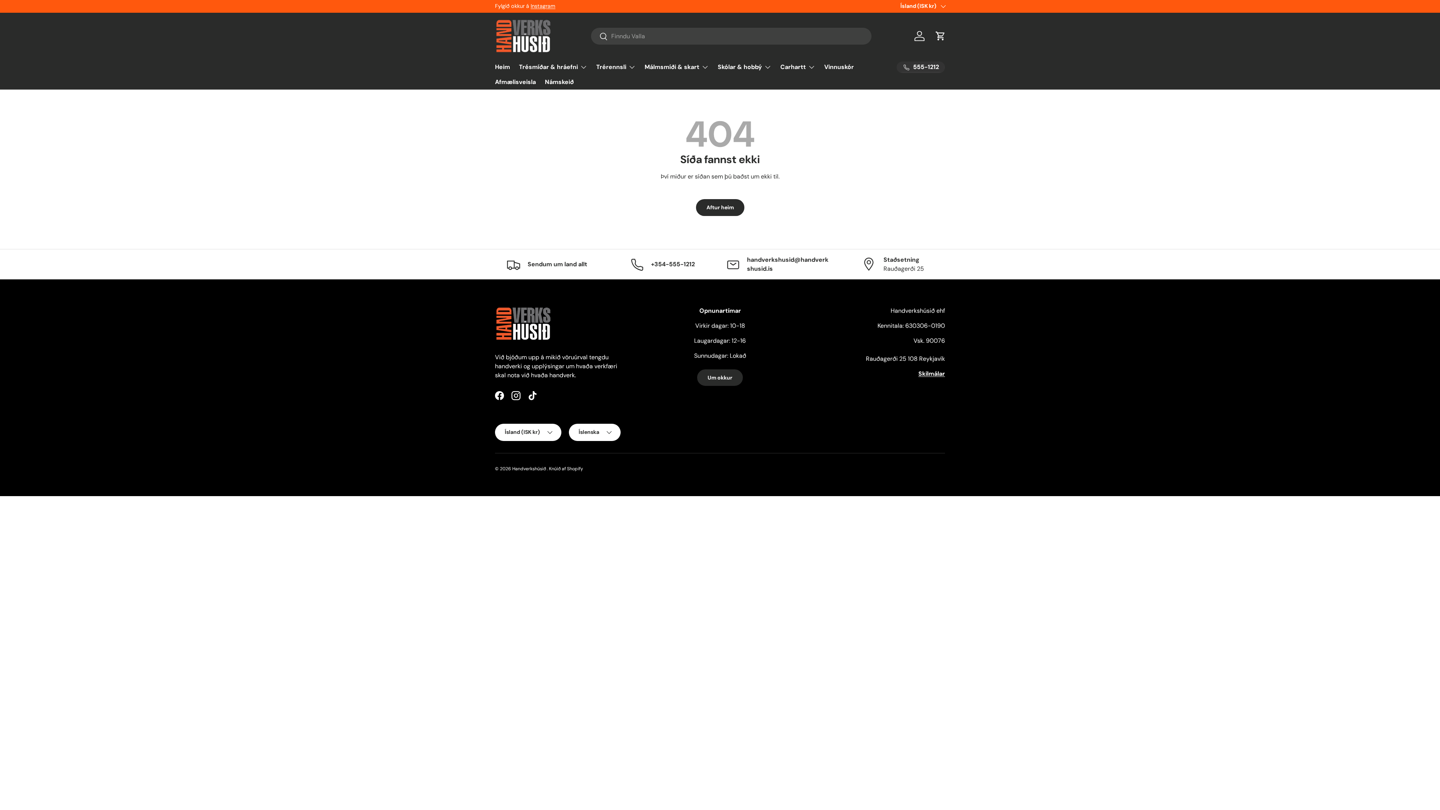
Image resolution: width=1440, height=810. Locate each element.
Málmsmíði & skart (672, 67)
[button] (940, 36)
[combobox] (731, 36)
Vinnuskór (839, 67)
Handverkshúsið (529, 469)
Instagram (543, 6)
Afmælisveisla (515, 82)
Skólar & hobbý (740, 67)
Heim (502, 67)
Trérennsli (611, 67)
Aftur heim (720, 207)
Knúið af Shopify (566, 469)
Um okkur (720, 377)
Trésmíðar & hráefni (548, 67)
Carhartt (793, 67)
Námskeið (559, 82)
